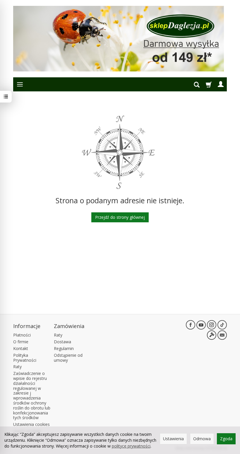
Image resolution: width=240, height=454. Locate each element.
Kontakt (20, 348)
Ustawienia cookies (31, 424)
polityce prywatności (131, 446)
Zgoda (226, 438)
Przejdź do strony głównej (120, 217)
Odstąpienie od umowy (68, 357)
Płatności (22, 335)
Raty (17, 366)
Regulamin (64, 348)
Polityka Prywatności (24, 357)
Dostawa (62, 341)
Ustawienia (173, 438)
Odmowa (202, 438)
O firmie (20, 341)
